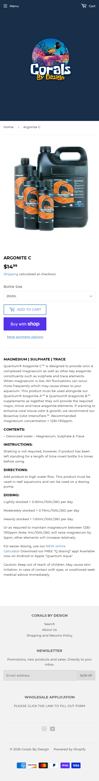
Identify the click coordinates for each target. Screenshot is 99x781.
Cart (91, 6)
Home (8, 127)
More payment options (25, 337)
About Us (49, 630)
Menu (14, 6)
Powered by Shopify (70, 749)
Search (49, 624)
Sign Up (86, 675)
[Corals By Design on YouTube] (52, 729)
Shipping (11, 274)
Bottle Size (13, 287)
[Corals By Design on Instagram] (44, 729)
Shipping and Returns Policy (49, 635)
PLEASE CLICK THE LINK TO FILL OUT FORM (49, 706)
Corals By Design (35, 749)
